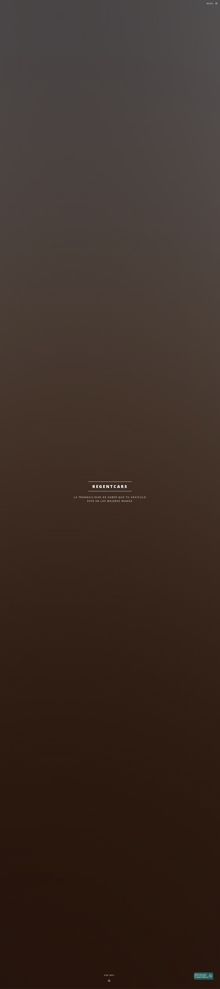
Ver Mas (109, 975)
